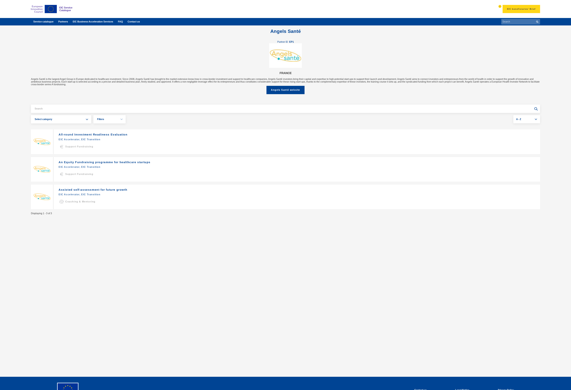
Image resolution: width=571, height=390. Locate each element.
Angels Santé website (285, 90)
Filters (100, 119)
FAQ (120, 21)
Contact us (134, 21)
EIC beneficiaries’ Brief (521, 9)
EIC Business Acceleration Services (93, 21)
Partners (63, 21)
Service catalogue (43, 21)
